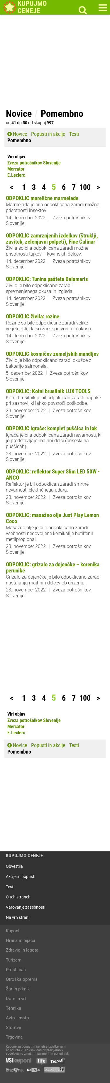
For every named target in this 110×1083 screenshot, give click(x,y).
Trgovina (14, 1037)
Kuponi (12, 930)
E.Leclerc (16, 175)
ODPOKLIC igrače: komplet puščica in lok (51, 428)
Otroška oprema (22, 979)
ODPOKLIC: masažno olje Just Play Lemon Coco (52, 518)
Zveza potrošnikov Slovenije (34, 163)
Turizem (13, 960)
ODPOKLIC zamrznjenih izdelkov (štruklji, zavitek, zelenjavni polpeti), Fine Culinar (52, 238)
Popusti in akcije (48, 134)
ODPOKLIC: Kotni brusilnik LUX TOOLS (48, 391)
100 (85, 187)
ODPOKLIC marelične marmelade (42, 198)
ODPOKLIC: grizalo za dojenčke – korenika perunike (52, 567)
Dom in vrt (16, 998)
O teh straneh (18, 897)
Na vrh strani (17, 917)
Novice (19, 134)
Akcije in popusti (20, 876)
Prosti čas (16, 969)
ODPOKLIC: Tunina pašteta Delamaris (47, 279)
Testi (74, 134)
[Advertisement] (55, 64)
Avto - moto (17, 1017)
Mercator (15, 169)
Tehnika (13, 1008)
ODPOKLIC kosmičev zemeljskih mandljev (52, 353)
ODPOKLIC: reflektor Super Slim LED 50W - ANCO (53, 474)
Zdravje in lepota (22, 950)
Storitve (13, 1027)
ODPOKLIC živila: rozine (32, 316)
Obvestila (14, 866)
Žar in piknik (18, 989)
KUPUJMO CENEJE (24, 855)
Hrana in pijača (20, 940)
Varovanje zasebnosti (25, 907)
